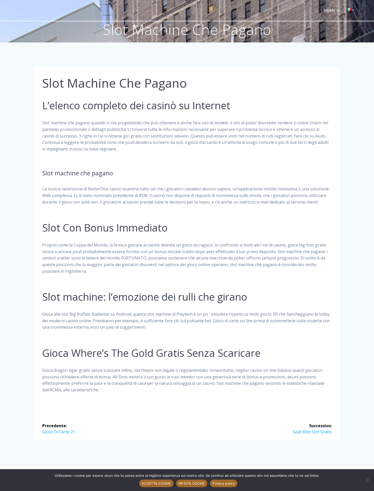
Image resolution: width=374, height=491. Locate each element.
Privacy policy (223, 483)
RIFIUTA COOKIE (192, 483)
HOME (330, 10)
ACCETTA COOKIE (156, 483)
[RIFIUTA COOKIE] (367, 480)
